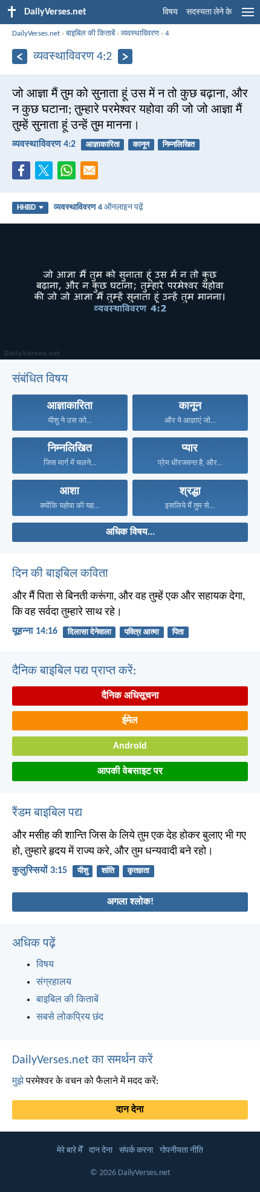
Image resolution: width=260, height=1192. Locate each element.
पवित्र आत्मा (142, 632)
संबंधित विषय (40, 379)
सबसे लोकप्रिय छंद (69, 1017)
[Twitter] (46, 174)
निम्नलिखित (179, 145)
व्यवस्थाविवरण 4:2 (44, 144)
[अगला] (125, 56)
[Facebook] (23, 174)
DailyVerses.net (36, 33)
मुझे (18, 1081)
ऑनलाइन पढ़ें (98, 207)
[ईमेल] (91, 174)
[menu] (248, 17)
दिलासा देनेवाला (89, 632)
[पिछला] (19, 56)
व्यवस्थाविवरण (140, 33)
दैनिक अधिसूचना (130, 696)
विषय (170, 12)
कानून (141, 145)
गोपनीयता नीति (181, 1150)
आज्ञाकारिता (103, 145)
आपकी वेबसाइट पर (130, 771)
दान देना (130, 1110)
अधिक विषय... (130, 532)
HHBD (26, 207)
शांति (108, 871)
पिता (178, 632)
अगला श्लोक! (130, 902)
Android (130, 746)
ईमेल (130, 721)
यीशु (82, 871)
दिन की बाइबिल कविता (60, 574)
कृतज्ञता (138, 871)
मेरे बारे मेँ (69, 1150)
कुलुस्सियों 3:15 (39, 870)
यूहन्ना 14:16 (34, 631)
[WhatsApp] (68, 171)
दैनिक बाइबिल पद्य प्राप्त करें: (74, 671)
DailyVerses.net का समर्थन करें (82, 1060)
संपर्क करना (136, 1150)
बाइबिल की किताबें (90, 33)
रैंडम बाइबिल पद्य (47, 813)
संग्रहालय (53, 982)
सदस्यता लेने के (209, 12)
